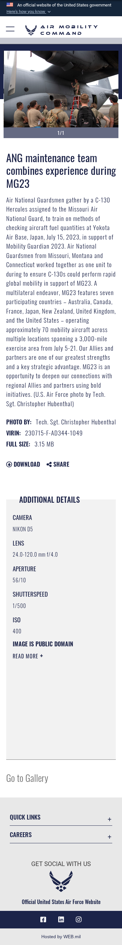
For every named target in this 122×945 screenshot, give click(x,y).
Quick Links (25, 817)
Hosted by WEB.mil (61, 936)
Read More (26, 656)
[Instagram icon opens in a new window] (79, 920)
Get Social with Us (61, 864)
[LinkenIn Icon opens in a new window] (61, 920)
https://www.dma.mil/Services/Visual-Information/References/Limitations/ (52, 738)
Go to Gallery (27, 777)
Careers (21, 834)
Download (26, 464)
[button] (29, 11)
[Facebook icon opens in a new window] (43, 920)
